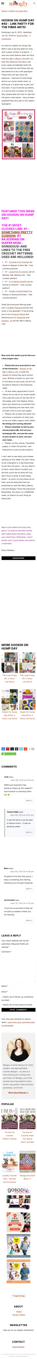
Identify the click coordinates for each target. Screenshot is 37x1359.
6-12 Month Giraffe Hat (19, 282)
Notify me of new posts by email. (18, 1005)
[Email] (21, 749)
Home (4, 11)
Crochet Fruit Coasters (19, 262)
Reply (29, 801)
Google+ (5, 321)
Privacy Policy (19, 1315)
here (4, 378)
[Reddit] (25, 749)
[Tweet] (12, 749)
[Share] (3, 749)
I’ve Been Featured (14, 308)
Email (5, 992)
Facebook (21, 317)
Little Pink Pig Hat (17, 272)
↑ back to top (18, 1296)
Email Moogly (19, 1347)
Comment (7, 952)
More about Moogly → (19, 1093)
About (19, 1311)
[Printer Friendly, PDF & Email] (9, 754)
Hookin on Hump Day (18, 11)
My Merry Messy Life (15, 59)
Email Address (8, 550)
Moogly (23, 369)
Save (8, 748)
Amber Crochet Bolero (19, 291)
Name (5, 986)
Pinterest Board (18, 314)
